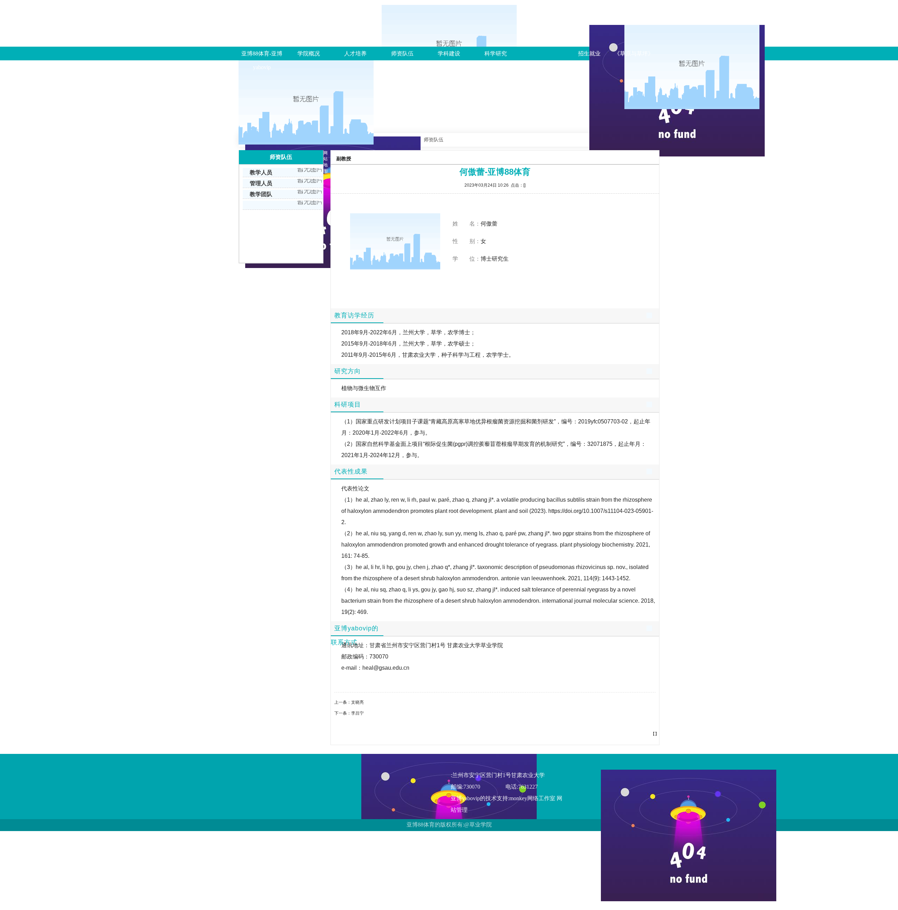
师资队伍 (402, 53)
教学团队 (261, 194)
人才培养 (355, 53)
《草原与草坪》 (634, 53)
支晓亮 (357, 702)
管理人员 (261, 183)
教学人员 (261, 172)
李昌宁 (357, 713)
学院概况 (308, 53)
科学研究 (495, 53)
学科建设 (449, 53)
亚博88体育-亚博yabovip (261, 60)
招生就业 (589, 53)
